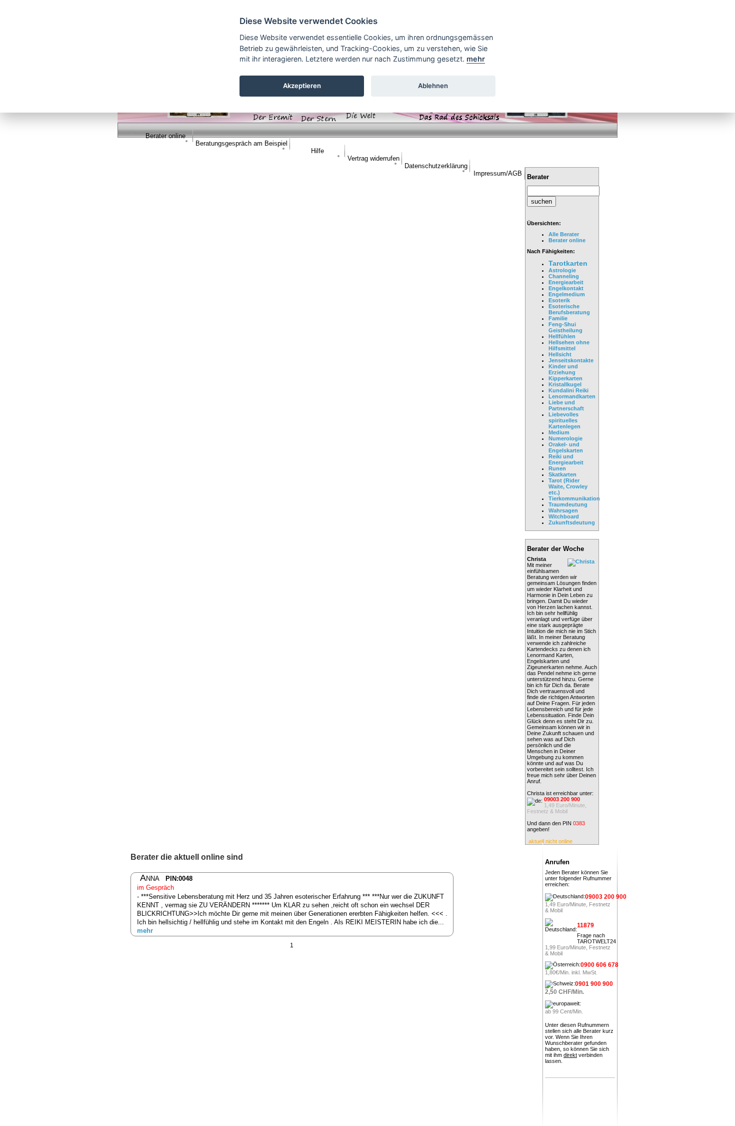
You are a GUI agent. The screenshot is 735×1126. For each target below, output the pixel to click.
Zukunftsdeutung (571, 522)
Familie (558, 318)
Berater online (166, 136)
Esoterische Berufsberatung (569, 309)
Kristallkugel (565, 384)
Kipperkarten (565, 378)
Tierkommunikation (574, 498)
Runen (557, 468)
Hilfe (317, 151)
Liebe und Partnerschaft (566, 405)
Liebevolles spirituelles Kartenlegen (564, 420)
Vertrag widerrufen (374, 158)
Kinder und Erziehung (563, 369)
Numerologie (565, 438)
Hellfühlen (562, 336)
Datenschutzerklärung (436, 166)
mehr (145, 930)
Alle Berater (563, 234)
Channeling (563, 276)
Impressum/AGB (498, 173)
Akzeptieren (302, 86)
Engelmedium (566, 294)
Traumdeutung (568, 504)
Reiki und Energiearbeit (566, 459)
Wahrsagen (563, 510)
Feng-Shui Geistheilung (565, 327)
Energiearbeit (566, 282)
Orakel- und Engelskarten (565, 447)
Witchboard (563, 516)
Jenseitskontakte (571, 360)
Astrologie (562, 270)
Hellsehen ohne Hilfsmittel (569, 345)
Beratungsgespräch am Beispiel (242, 143)
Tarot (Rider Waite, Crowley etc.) (568, 486)
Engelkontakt (566, 288)
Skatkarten (562, 474)
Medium (559, 432)
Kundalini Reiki (568, 390)
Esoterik (559, 300)
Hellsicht (560, 354)
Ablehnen (433, 86)
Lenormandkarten (572, 396)
